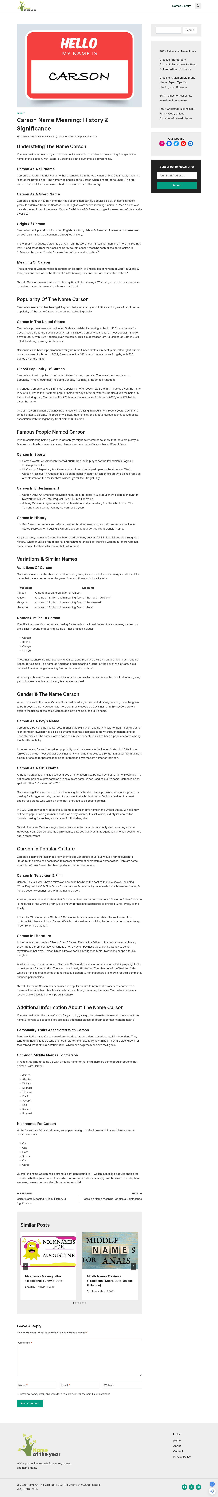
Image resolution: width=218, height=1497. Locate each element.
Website (109, 1385)
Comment (25, 1342)
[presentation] (48, 1250)
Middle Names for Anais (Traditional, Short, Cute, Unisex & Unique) (110, 1281)
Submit (176, 185)
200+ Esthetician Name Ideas (178, 51)
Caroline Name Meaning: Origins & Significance (113, 1196)
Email (65, 1385)
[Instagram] (198, 1487)
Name (23, 1385)
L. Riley (23, 136)
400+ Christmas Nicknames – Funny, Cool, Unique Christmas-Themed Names (178, 113)
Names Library (181, 5)
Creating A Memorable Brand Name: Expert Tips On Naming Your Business (177, 82)
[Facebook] (184, 1487)
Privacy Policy (182, 1456)
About (177, 1445)
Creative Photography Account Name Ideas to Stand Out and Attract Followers (178, 64)
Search (190, 30)
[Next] (133, 1266)
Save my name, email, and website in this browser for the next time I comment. (65, 1393)
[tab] (73, 1303)
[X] (191, 1487)
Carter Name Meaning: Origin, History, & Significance (41, 1198)
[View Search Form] (198, 6)
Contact (178, 1451)
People (21, 113)
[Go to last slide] (25, 1266)
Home (177, 1440)
